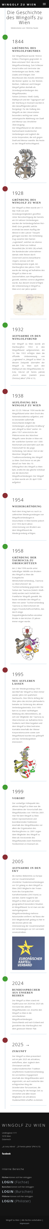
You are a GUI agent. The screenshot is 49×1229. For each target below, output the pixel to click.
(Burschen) (17, 1191)
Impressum (24, 1223)
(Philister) (16, 1201)
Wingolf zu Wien (19, 4)
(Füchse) (15, 1182)
